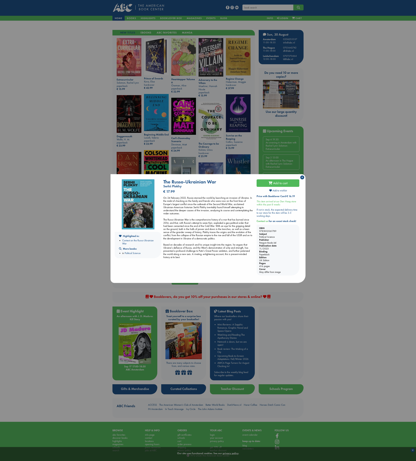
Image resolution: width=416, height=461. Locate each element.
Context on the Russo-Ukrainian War (138, 242)
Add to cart (279, 183)
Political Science (133, 253)
